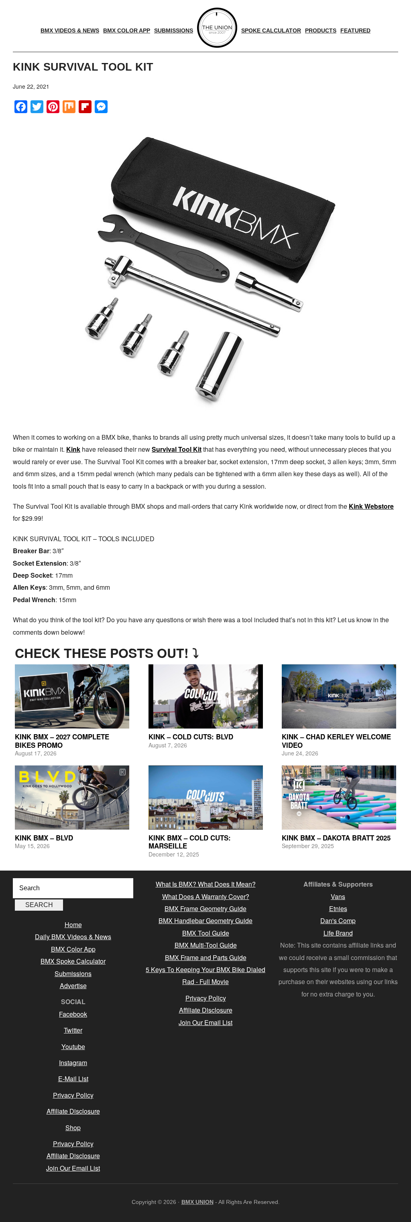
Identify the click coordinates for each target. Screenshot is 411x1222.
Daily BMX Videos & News (73, 936)
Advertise (73, 985)
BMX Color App (73, 949)
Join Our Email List (73, 1168)
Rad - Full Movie (205, 981)
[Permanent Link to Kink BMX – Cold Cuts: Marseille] (206, 797)
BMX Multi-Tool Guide (206, 945)
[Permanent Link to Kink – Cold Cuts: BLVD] (206, 696)
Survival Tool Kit (176, 449)
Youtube (73, 1046)
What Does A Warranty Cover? (205, 896)
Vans (338, 896)
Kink (73, 449)
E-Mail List (73, 1078)
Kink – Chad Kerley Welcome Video (336, 740)
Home (73, 924)
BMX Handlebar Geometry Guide (205, 920)
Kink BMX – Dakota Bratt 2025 (336, 837)
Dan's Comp (338, 920)
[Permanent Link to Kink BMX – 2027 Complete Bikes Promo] (72, 696)
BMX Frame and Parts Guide (205, 957)
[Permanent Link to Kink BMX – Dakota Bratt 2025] (339, 797)
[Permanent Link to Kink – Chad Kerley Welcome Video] (339, 696)
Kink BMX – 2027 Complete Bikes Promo (62, 740)
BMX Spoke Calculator (73, 961)
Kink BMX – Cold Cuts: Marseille (190, 842)
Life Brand (338, 933)
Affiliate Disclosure (73, 1111)
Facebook (73, 1014)
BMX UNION (197, 1202)
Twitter (73, 1030)
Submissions (73, 973)
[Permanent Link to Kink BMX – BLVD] (72, 797)
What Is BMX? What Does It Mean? (206, 884)
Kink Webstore (371, 506)
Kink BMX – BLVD (44, 837)
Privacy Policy (73, 1095)
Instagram (73, 1062)
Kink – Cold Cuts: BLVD (191, 736)
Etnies (338, 908)
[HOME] (217, 28)
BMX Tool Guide (205, 933)
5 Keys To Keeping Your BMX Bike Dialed (205, 969)
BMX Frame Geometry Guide (205, 908)
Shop (73, 1127)
